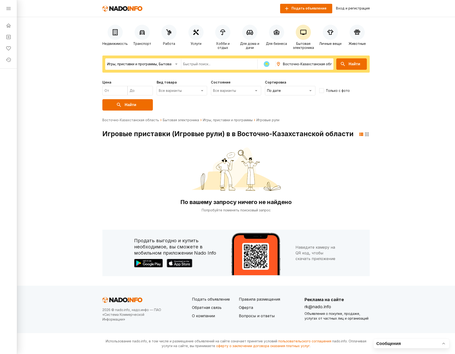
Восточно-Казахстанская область (130, 120)
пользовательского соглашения (304, 341)
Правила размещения (259, 299)
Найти (354, 64)
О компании (203, 315)
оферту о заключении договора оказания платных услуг (263, 346)
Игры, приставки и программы (228, 120)
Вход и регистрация (353, 8)
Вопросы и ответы (257, 315)
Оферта (246, 307)
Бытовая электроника (181, 120)
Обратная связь (207, 307)
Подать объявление (211, 299)
